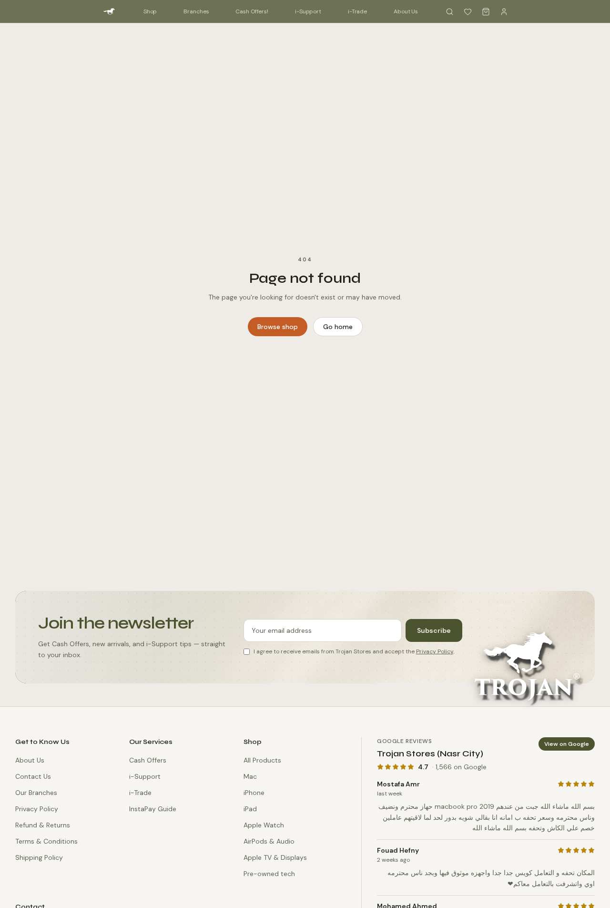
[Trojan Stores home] (109, 11)
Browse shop (277, 326)
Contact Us (33, 776)
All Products (262, 760)
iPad (250, 809)
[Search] (449, 11)
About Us (406, 11)
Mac (250, 776)
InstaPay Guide (152, 809)
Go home (338, 326)
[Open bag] (485, 11)
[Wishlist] (467, 11)
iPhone (254, 792)
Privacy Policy (434, 651)
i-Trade (357, 11)
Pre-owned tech (269, 873)
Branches (196, 11)
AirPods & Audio (269, 841)
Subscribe (434, 630)
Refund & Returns (42, 825)
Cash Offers (147, 760)
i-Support (308, 11)
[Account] (503, 11)
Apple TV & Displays (275, 857)
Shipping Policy (39, 857)
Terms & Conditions (46, 841)
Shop (150, 11)
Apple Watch (264, 825)
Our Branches (36, 792)
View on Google (566, 744)
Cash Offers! (251, 11)
